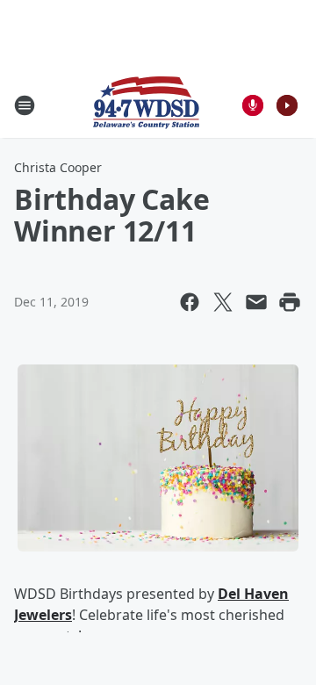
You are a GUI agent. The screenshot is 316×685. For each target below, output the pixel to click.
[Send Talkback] (252, 105)
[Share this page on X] (223, 302)
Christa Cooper (58, 167)
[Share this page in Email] (256, 302)
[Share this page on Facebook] (189, 302)
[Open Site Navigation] (24, 105)
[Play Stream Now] (287, 105)
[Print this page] (289, 302)
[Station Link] (146, 104)
